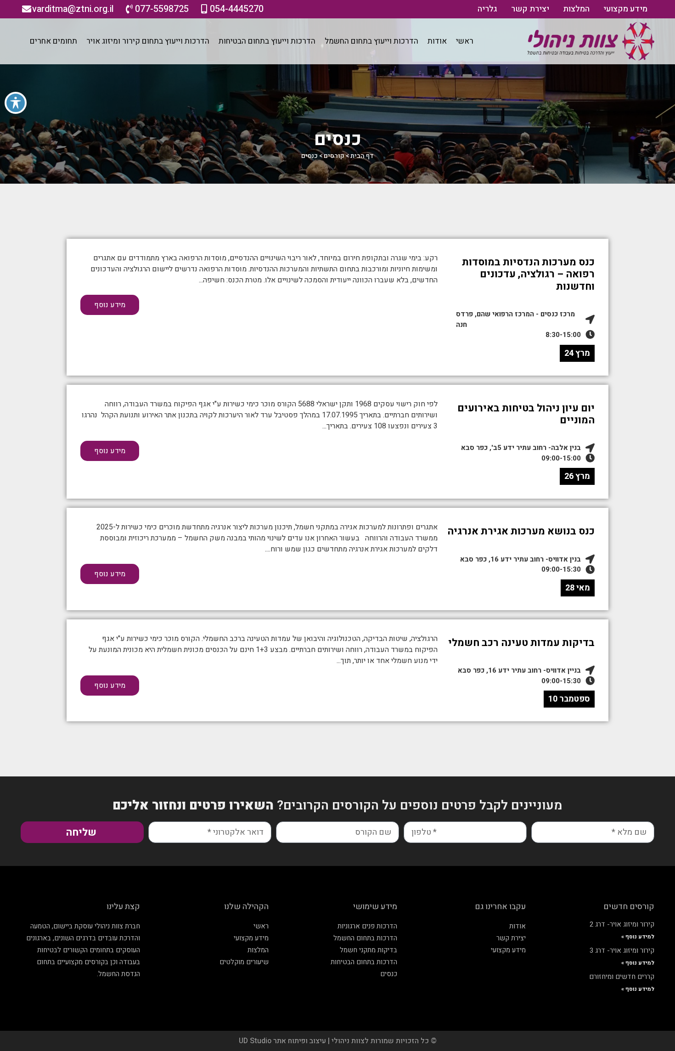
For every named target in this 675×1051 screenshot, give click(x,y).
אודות (437, 41)
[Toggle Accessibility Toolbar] (16, 103)
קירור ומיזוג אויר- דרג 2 (622, 924)
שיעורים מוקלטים (244, 962)
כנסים (388, 974)
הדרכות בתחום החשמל (365, 938)
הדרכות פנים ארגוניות (367, 926)
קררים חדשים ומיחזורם (621, 977)
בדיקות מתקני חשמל (368, 950)
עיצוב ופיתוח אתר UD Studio (283, 1040)
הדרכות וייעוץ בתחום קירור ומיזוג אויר (147, 41)
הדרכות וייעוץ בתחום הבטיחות (267, 41)
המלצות (576, 9)
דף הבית (362, 156)
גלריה (487, 9)
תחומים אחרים (53, 41)
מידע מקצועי (625, 9)
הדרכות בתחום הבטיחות (364, 962)
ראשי (464, 41)
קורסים (334, 156)
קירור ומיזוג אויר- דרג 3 (622, 950)
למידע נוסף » (637, 937)
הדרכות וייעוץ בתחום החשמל (371, 41)
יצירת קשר (530, 9)
